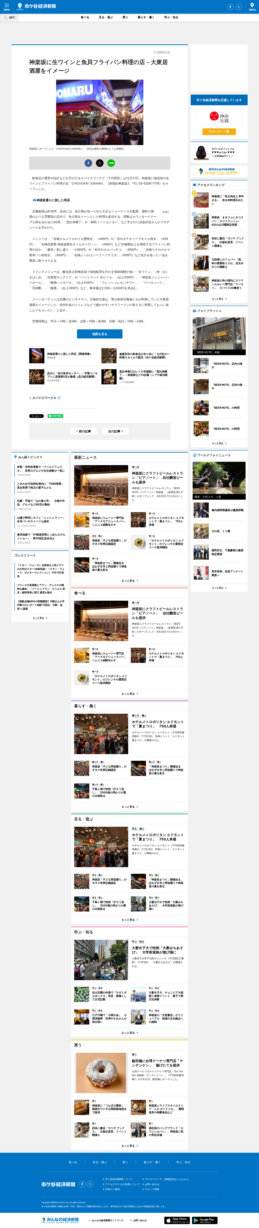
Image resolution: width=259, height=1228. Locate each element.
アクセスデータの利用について (122, 1184)
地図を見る (99, 334)
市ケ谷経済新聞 (36, 6)
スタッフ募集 (152, 1189)
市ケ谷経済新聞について (118, 1179)
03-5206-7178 (149, 183)
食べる (85, 17)
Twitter (238, 7)
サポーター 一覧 (219, 131)
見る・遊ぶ (106, 17)
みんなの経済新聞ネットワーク (59, 1220)
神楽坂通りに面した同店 (53, 200)
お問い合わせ (152, 1184)
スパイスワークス (44, 398)
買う (125, 17)
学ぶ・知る (171, 17)
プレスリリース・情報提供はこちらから (167, 1179)
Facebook (230, 7)
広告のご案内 (112, 1189)
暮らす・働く (146, 17)
